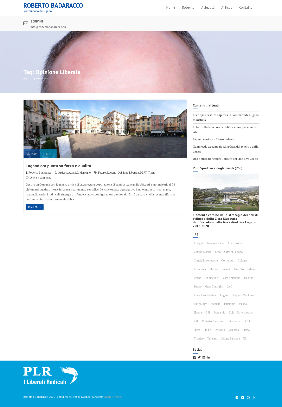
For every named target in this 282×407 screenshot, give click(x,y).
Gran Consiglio (214, 286)
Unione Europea (230, 338)
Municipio (85, 172)
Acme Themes (113, 397)
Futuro (102, 172)
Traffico (199, 338)
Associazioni (235, 243)
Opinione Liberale (128, 172)
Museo (243, 304)
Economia (200, 269)
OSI (207, 312)
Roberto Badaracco (53, 5)
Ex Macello (211, 278)
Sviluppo (220, 330)
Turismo (212, 338)
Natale (198, 312)
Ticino (151, 172)
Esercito (239, 269)
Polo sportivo (245, 312)
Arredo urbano (215, 243)
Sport (197, 330)
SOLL (247, 321)
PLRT (143, 172)
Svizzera (234, 330)
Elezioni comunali (220, 269)
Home (170, 7)
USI (245, 338)
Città (218, 252)
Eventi (197, 278)
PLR (231, 312)
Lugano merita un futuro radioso (213, 139)
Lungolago (200, 304)
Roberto (188, 7)
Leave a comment (40, 177)
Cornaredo (227, 260)
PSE (196, 321)
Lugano (111, 172)
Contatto (245, 7)
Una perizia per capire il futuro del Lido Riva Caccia (225, 159)
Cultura (242, 260)
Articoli (226, 7)
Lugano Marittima (243, 295)
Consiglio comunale (206, 260)
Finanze (248, 278)
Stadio (207, 330)
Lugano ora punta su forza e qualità (58, 165)
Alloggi (198, 243)
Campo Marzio (203, 252)
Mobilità (215, 304)
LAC (229, 286)
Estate (251, 269)
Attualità (207, 7)
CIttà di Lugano (233, 252)
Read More (34, 207)
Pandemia (219, 312)
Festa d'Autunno (231, 278)
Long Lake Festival (205, 295)
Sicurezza (234, 321)
